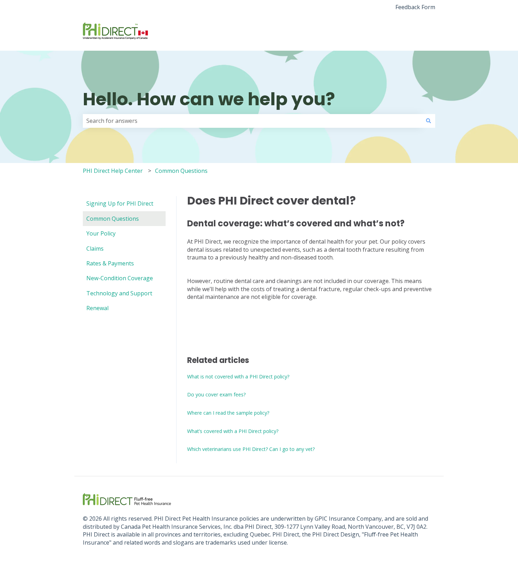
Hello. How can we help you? (209, 99)
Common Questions (181, 171)
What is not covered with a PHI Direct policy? (238, 376)
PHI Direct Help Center (113, 171)
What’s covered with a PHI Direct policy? (232, 431)
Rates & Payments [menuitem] (110, 263)
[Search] (428, 120)
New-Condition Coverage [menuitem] (119, 278)
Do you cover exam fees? (216, 394)
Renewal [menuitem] (97, 308)
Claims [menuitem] (95, 248)
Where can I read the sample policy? (228, 412)
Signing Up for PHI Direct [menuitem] (119, 203)
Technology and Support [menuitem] (119, 293)
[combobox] (252, 120)
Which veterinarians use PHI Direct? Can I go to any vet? (251, 449)
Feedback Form (415, 7)
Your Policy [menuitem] (101, 233)
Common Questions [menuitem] (112, 218)
